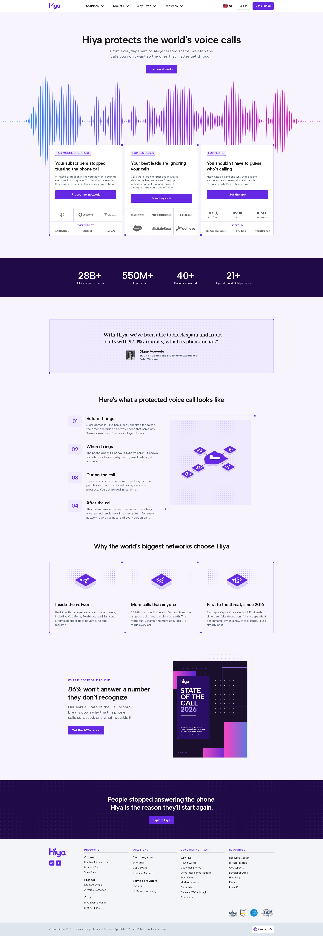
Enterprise (138, 862)
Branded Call (91, 867)
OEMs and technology (145, 891)
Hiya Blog (234, 877)
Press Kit (234, 887)
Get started (263, 5)
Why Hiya (186, 857)
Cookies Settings (156, 929)
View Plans (90, 872)
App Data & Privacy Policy (129, 929)
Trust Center (188, 877)
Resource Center (239, 857)
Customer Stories (191, 867)
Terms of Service (102, 929)
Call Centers (140, 867)
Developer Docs (238, 872)
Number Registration (96, 862)
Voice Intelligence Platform (196, 872)
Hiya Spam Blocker (95, 902)
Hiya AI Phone (92, 907)
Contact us (187, 897)
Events (233, 882)
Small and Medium (143, 873)
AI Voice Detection (95, 890)
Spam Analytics (93, 884)
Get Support (236, 867)
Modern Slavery (190, 882)
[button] (95, 6)
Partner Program (238, 862)
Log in (243, 5)
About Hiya (187, 887)
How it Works (188, 862)
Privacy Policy (82, 929)
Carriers (137, 886)
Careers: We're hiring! (193, 892)
